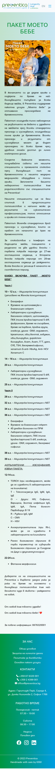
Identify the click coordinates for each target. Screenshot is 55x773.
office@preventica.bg (29, 683)
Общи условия (27, 648)
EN (43, 6)
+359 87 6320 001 (29, 676)
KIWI (39, 762)
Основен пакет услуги (27, 662)
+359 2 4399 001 (29, 679)
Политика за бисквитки (28, 657)
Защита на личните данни (27, 653)
